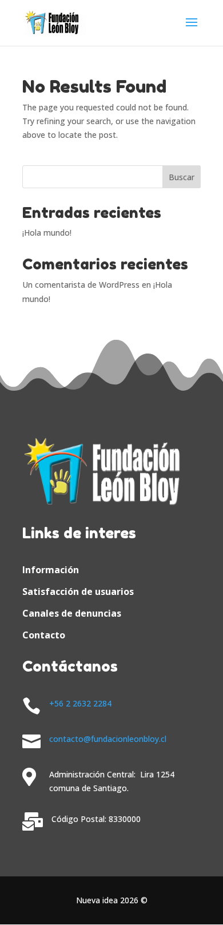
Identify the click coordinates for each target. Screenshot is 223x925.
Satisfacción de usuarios (78, 591)
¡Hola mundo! (46, 232)
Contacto (43, 635)
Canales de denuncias (71, 613)
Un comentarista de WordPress (81, 284)
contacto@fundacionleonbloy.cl (107, 738)
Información (50, 569)
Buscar (181, 177)
